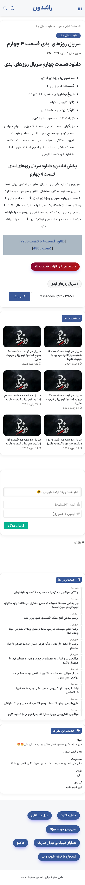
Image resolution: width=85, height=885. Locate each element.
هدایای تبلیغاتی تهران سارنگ (56, 842)
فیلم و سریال (63, 27)
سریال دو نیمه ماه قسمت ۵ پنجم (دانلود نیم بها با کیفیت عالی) (23, 355)
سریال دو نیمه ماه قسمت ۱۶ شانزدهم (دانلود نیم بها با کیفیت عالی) (65, 355)
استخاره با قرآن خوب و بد (59, 856)
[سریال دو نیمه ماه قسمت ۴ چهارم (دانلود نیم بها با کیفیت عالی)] (63, 381)
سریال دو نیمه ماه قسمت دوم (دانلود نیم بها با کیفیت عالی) (64, 442)
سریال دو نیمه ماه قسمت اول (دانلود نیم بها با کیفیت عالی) (23, 442)
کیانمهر (77, 783)
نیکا (79, 740)
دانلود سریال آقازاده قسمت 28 (55, 266)
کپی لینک (19, 296)
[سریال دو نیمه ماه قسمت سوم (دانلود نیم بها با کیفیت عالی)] (22, 381)
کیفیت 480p (42, 248)
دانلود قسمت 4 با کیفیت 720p (42, 241)
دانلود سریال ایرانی (43, 27)
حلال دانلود (68, 815)
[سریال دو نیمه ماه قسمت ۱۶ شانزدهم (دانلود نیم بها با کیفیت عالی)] (63, 336)
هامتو (21, 842)
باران (79, 771)
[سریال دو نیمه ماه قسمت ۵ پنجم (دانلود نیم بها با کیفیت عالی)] (22, 336)
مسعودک (76, 759)
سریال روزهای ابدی (63, 283)
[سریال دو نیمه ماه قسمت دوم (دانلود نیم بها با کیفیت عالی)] (63, 425)
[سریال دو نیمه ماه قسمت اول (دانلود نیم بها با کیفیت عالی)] (22, 425)
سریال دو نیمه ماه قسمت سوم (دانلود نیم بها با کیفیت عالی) (22, 397)
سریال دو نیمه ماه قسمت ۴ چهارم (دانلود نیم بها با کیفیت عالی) (64, 399)
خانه (75, 27)
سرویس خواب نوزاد (63, 829)
